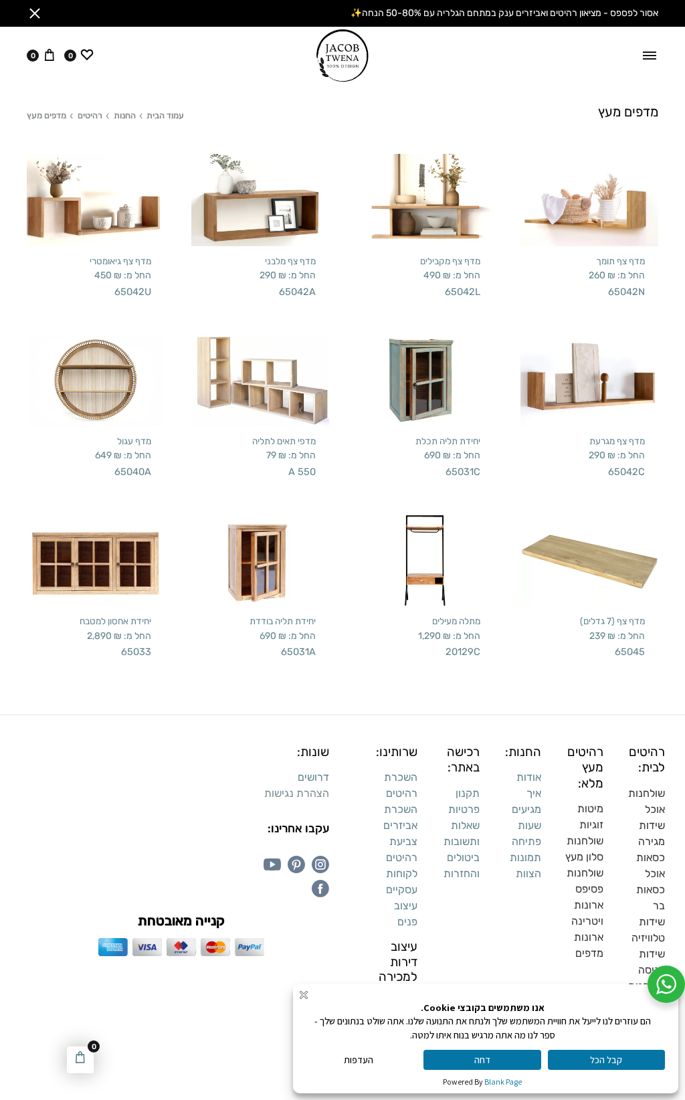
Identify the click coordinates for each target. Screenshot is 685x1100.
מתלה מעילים (456, 621)
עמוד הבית (165, 115)
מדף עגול (134, 441)
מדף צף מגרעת (617, 441)
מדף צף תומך (620, 261)
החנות (125, 115)
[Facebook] (320, 888)
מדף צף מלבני (290, 261)
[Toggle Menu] (649, 56)
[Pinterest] (296, 864)
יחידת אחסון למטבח (115, 621)
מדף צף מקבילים (450, 261)
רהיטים (90, 115)
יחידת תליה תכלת (447, 441)
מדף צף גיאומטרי (120, 261)
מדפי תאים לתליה (284, 441)
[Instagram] (320, 864)
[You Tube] (272, 864)
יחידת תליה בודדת (283, 621)
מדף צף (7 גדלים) (612, 621)
